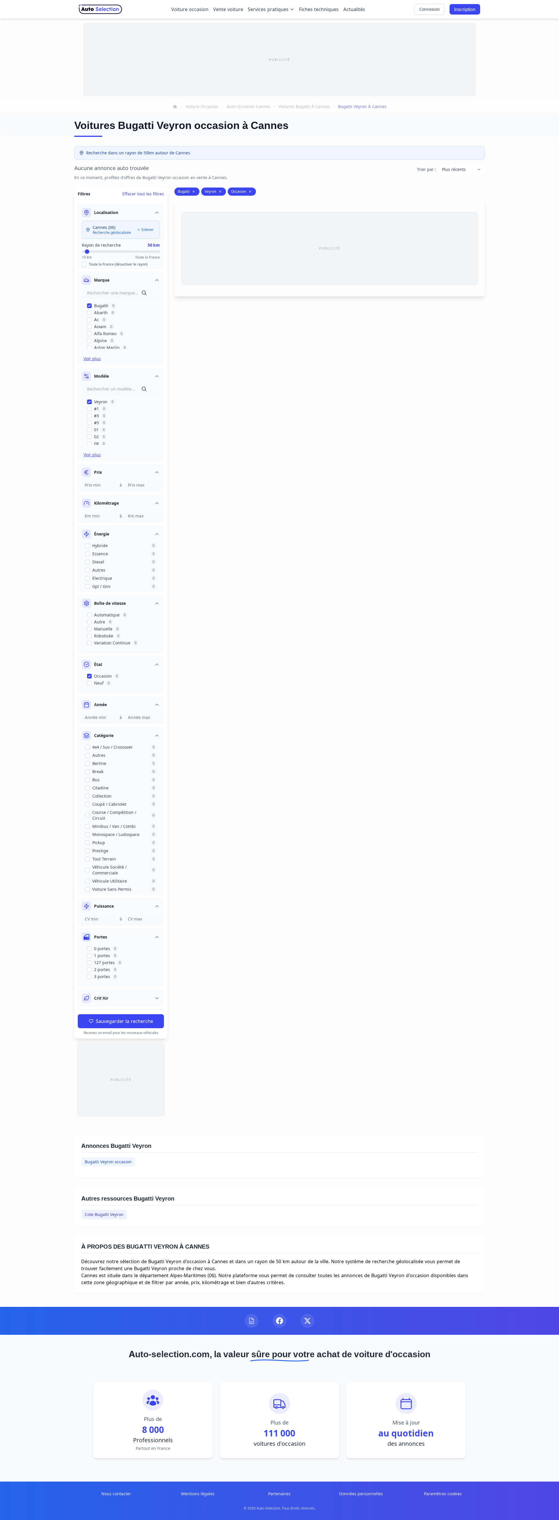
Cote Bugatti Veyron (104, 1214)
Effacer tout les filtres (143, 193)
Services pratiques (268, 9)
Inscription (464, 9)
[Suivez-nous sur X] (307, 1321)
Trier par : (426, 169)
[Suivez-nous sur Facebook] (279, 1321)
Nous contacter (116, 1493)
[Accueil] (175, 106)
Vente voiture (228, 9)
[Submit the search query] (144, 293)
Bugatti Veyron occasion (108, 1161)
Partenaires (279, 1493)
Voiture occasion (189, 9)
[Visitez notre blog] (252, 1321)
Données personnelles (361, 1493)
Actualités (354, 9)
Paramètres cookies (443, 1493)
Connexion (429, 9)
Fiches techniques (319, 9)
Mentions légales (198, 1493)
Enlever (147, 229)
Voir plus (92, 358)
